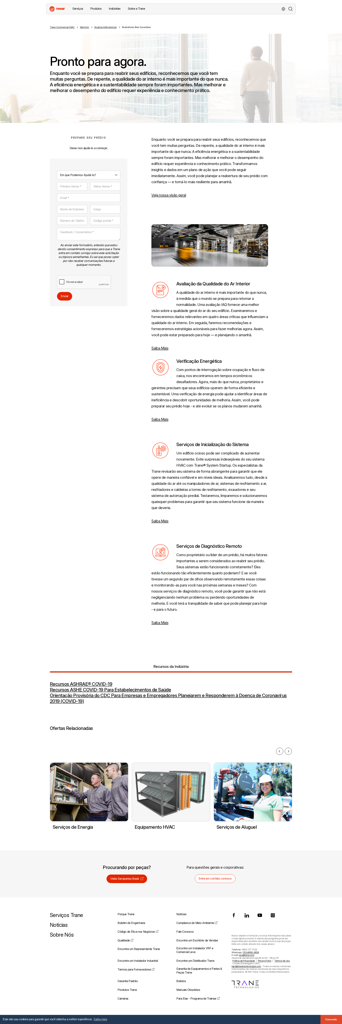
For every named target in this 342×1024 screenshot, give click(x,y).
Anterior (279, 751)
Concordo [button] (331, 1019)
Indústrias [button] (115, 8)
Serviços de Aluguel (237, 827)
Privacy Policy (264, 960)
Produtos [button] (96, 8)
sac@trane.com (246, 955)
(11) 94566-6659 (251, 952)
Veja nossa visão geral (168, 195)
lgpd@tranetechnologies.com (246, 966)
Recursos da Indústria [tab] (171, 666)
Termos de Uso (282, 960)
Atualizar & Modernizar (105, 27)
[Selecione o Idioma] (283, 9)
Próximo (288, 751)
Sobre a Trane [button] (136, 8)
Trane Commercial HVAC (62, 27)
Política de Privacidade (243, 960)
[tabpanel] (171, 688)
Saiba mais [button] (100, 1019)
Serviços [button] (77, 8)
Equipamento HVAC (155, 827)
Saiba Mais (159, 348)
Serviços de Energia (73, 827)
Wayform (84, 27)
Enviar (64, 296)
